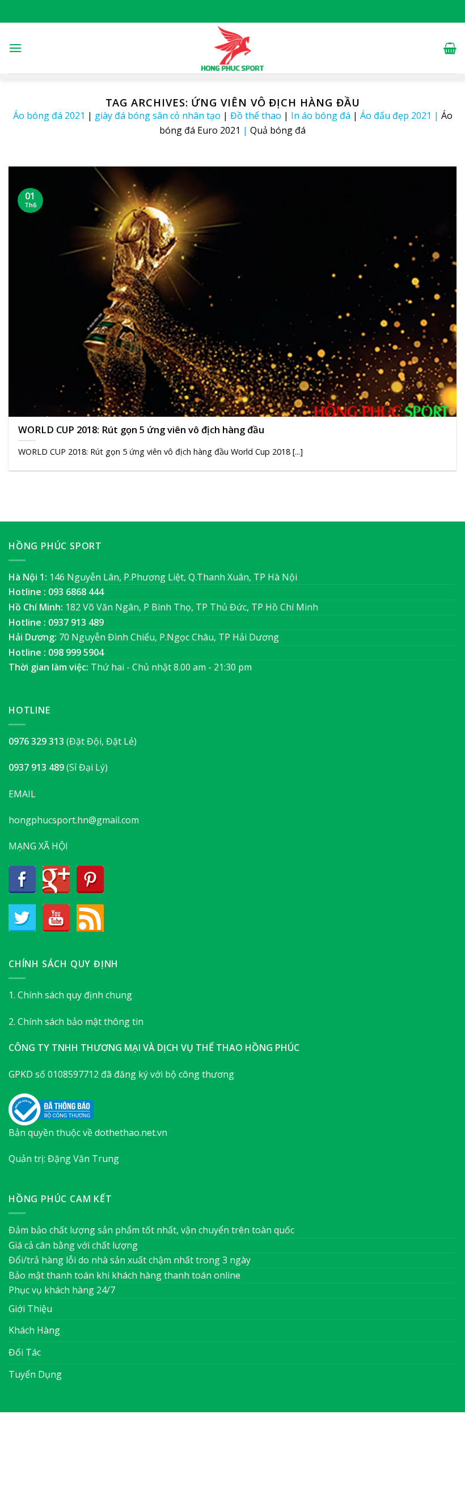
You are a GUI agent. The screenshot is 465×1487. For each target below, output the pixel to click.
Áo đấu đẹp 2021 (396, 115)
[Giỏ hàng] (449, 48)
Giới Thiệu (30, 1308)
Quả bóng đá (278, 130)
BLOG (254, 1455)
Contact (289, 1455)
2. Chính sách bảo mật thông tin (76, 1021)
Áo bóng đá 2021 (49, 115)
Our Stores (213, 1455)
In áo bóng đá (320, 115)
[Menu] (15, 48)
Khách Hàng (34, 1330)
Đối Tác (25, 1352)
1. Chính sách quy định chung (70, 995)
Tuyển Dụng (35, 1374)
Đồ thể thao (255, 115)
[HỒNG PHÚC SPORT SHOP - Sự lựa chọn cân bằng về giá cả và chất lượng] (232, 48)
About (171, 1455)
